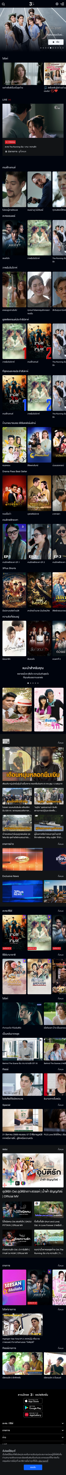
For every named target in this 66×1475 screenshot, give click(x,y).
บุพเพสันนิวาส (33, 513)
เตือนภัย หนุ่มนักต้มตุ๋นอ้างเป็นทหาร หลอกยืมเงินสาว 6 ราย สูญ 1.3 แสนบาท (32, 783)
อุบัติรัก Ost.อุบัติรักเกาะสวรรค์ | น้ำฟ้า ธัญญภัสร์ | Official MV (32, 1194)
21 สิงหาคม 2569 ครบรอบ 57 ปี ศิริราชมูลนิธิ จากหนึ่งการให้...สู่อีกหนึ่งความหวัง (22, 1136)
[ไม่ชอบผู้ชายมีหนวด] (14, 189)
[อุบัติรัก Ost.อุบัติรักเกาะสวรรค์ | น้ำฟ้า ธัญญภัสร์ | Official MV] (33, 1170)
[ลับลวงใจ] (39, 638)
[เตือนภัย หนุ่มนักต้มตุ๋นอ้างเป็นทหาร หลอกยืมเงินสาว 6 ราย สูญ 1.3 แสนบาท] (33, 764)
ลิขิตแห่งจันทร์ (32, 465)
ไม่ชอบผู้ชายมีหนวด (10, 210)
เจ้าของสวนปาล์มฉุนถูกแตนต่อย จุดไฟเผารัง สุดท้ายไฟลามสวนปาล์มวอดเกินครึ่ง (16, 836)
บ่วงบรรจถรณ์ (58, 465)
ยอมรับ (33, 1467)
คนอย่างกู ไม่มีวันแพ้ (35, 210)
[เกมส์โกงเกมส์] (39, 341)
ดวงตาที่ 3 (56, 659)
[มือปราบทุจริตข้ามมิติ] (14, 590)
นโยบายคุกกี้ (43, 1461)
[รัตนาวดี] (17, 710)
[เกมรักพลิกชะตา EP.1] (14, 542)
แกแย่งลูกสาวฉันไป (9, 310)
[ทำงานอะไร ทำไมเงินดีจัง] (22, 1014)
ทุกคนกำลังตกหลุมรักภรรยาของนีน (38, 312)
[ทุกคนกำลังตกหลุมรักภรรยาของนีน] (39, 289)
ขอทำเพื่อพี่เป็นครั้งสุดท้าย (12, 87)
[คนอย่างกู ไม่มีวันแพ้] (39, 189)
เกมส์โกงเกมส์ (32, 361)
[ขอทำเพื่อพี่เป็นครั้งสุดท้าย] (22, 74)
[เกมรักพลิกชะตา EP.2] (39, 542)
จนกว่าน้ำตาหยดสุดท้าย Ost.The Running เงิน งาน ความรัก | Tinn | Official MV (48, 1251)
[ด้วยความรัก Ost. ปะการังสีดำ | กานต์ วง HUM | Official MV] (17, 1238)
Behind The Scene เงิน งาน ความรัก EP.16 (19, 1063)
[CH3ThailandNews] (22, 891)
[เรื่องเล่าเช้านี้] (22, 859)
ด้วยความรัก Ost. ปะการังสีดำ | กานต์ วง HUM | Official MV (16, 1251)
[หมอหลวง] (14, 445)
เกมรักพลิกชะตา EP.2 (36, 562)
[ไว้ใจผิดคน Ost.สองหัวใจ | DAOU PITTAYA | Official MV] (17, 1210)
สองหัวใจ (6, 258)
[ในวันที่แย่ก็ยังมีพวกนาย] (22, 1084)
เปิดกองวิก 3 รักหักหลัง (11, 1377)
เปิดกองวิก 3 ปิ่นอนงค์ (52, 1377)
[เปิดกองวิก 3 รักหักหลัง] (22, 1363)
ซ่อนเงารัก (6, 659)
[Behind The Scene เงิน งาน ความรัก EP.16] (22, 1049)
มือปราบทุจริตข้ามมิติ (10, 610)
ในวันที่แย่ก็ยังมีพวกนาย (12, 1099)
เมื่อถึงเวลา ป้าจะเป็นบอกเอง (55, 1027)
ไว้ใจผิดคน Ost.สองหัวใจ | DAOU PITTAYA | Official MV (16, 1223)
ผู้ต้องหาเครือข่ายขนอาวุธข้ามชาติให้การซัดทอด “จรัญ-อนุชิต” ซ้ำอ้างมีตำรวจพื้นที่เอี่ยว (48, 836)
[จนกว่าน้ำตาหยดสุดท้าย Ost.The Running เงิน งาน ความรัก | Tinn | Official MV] (49, 1238)
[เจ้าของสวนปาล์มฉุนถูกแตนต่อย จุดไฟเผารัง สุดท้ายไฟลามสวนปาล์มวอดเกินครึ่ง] (17, 823)
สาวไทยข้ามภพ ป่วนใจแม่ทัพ (38, 610)
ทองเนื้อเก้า (6, 513)
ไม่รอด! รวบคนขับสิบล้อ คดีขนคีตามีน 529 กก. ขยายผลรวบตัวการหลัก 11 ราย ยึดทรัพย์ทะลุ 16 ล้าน (16, 809)
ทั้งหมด (61, 742)
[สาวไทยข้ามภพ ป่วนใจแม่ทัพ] (39, 590)
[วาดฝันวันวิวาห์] (39, 238)
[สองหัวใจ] (14, 238)
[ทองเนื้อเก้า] (14, 493)
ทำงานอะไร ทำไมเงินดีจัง (11, 1027)
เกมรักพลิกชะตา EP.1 (11, 562)
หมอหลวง (6, 465)
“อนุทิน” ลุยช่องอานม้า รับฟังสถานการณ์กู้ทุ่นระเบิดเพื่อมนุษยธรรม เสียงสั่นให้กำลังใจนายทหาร (47, 809)
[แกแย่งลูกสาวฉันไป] (14, 289)
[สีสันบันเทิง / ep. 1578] (14, 1287)
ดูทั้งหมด (22, 151)
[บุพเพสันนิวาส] (39, 493)
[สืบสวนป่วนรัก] (49, 710)
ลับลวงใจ (31, 659)
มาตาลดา (56, 513)
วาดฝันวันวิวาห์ (33, 258)
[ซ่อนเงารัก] (14, 638)
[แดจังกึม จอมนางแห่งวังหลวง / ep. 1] (39, 976)
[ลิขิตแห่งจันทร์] (39, 445)
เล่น (57, 42)
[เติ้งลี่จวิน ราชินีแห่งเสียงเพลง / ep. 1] (14, 976)
